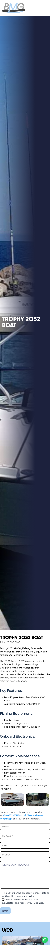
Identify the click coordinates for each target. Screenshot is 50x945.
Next (47, 799)
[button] (46, 8)
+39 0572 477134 (12, 815)
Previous (2, 799)
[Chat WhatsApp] (44, 939)
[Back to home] (13, 8)
